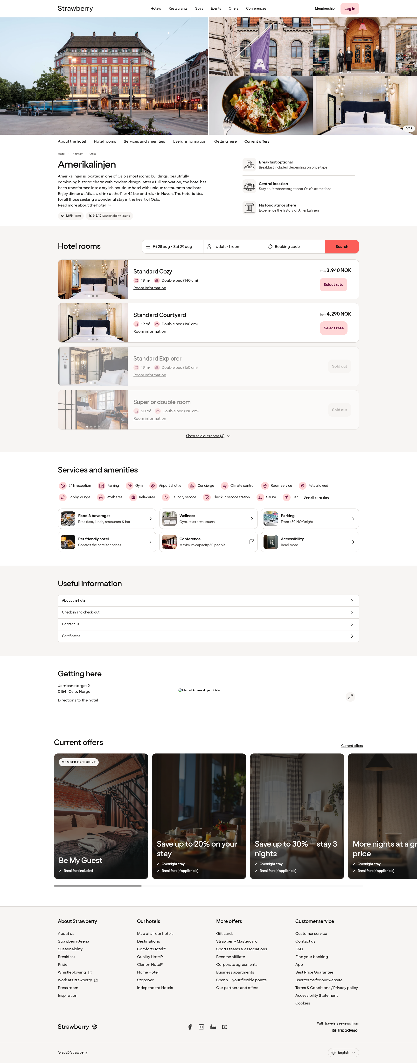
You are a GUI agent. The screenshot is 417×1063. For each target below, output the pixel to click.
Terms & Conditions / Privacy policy (326, 987)
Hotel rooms (105, 141)
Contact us (305, 941)
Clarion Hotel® (150, 964)
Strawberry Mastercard (236, 941)
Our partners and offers (237, 987)
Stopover (145, 980)
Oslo (93, 154)
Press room (68, 987)
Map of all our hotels (155, 933)
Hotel (61, 154)
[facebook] (190, 1027)
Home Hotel (148, 972)
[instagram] (201, 1027)
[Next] (121, 279)
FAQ (299, 949)
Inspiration (67, 995)
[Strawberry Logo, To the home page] (75, 9)
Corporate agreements (236, 964)
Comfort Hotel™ (151, 949)
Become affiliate (230, 957)
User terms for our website (318, 980)
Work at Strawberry (75, 980)
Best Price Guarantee (314, 972)
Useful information (190, 141)
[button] (93, 279)
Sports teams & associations (241, 949)
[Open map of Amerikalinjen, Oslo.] (350, 697)
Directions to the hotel (78, 700)
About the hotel (72, 141)
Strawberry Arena (73, 941)
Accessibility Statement (316, 995)
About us (66, 933)
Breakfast (66, 957)
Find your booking (311, 957)
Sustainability (70, 949)
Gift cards (225, 933)
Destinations (148, 941)
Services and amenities (144, 141)
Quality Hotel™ (150, 957)
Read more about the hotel (82, 205)
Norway (77, 154)
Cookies (302, 1003)
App (299, 964)
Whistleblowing (72, 972)
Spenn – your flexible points (241, 980)
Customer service (311, 933)
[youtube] (225, 1027)
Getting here (225, 141)
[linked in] (213, 1027)
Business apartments (235, 972)
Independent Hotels (155, 987)
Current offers (257, 141)
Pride (62, 964)
